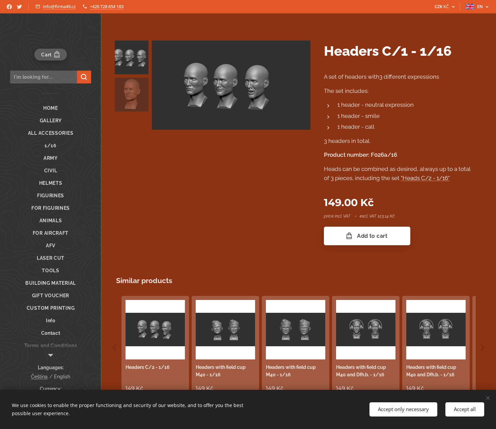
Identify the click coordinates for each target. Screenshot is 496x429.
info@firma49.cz (59, 6)
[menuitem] (50, 108)
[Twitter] (19, 6)
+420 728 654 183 (106, 6)
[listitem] (155, 346)
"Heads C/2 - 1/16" (425, 178)
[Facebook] (9, 6)
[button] (114, 348)
